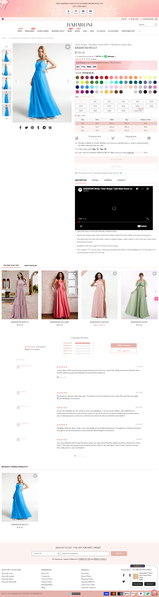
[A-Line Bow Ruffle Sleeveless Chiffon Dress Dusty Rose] (20, 294)
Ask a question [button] (124, 351)
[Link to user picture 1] (62, 381)
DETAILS (95, 180)
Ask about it (149, 584)
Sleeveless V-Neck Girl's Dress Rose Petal (146, 575)
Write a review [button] (124, 345)
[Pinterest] (32, 127)
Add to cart (116, 159)
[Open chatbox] (154, 592)
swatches (130, 153)
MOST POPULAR (31, 266)
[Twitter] (26, 127)
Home (4, 38)
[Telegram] (44, 127)
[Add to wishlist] (67, 47)
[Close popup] (155, 567)
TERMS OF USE (85, 559)
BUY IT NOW (116, 166)
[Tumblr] (38, 127)
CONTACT (121, 180)
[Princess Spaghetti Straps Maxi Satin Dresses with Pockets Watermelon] (59, 294)
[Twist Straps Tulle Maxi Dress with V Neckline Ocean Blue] (20, 497)
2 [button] (78, 456)
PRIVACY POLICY (100, 559)
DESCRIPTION (81, 180)
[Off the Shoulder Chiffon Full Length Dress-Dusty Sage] (139, 294)
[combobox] (146, 24)
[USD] (4, 19)
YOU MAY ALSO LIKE (11, 265)
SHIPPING (108, 180)
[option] (42, 83)
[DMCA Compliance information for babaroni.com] (73, 593)
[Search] (148, 24)
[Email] (50, 127)
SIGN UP (119, 553)
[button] (16, 81)
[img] (62, 367)
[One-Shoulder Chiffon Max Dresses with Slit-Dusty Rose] (99, 294)
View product (137, 584)
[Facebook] (20, 127)
